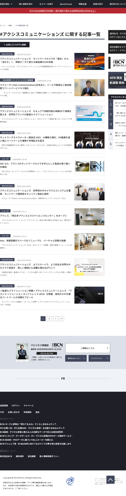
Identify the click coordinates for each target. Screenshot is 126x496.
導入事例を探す (26, 3)
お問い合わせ (14, 412)
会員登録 (4, 405)
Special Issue (66, 3)
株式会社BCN (6, 456)
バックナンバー (96, 358)
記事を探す (98, 3)
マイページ (28, 405)
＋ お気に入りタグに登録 (15, 44)
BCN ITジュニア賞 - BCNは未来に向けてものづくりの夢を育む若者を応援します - (36, 443)
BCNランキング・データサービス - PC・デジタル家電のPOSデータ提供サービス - (36, 435)
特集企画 (83, 3)
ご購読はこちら (87, 348)
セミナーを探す (46, 3)
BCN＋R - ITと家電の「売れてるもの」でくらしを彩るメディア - (28, 424)
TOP (2, 412)
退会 (37, 412)
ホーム (2, 25)
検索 (10, 25)
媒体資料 (20, 456)
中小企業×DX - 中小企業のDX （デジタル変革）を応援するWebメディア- (32, 428)
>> (61, 319)
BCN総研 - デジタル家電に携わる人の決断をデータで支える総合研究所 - (32, 431)
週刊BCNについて (118, 3)
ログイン (16, 405)
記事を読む (5, 3)
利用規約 (28, 412)
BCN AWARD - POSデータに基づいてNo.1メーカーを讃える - (27, 439)
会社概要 (32, 456)
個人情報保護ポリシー (49, 456)
